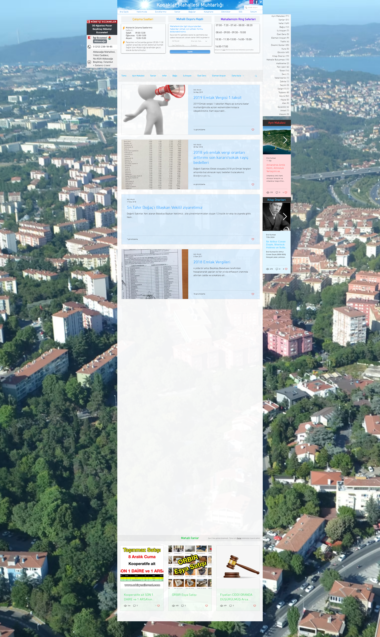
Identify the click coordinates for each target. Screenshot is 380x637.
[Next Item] (285, 140)
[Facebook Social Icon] (256, 2)
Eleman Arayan (219, 76)
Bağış (174, 76)
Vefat (164, 76)
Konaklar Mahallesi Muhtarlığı (190, 5)
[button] (256, 76)
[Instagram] (251, 2)
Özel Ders (201, 76)
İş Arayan (187, 76)
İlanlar (153, 76)
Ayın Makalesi (138, 76)
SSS (224, 50)
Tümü (123, 76)
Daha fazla (236, 76)
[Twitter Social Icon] (261, 2)
